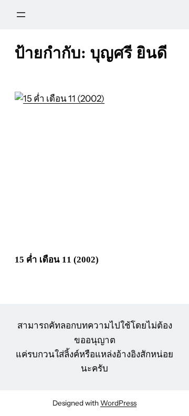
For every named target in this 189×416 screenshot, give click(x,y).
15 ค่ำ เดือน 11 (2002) (57, 260)
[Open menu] (21, 14)
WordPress (118, 403)
